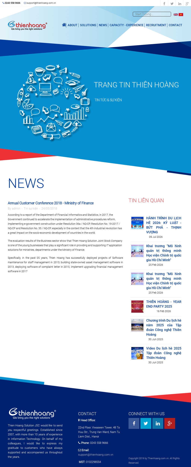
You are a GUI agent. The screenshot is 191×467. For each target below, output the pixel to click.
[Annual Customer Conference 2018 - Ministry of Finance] (176, 14)
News (103, 25)
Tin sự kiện (31, 208)
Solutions (88, 25)
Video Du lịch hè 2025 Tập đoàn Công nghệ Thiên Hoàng (163, 353)
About (72, 25)
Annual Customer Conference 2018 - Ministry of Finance (51, 203)
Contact (175, 25)
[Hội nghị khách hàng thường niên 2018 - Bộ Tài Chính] (181, 14)
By (14, 208)
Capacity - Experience (126, 25)
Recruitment (156, 25)
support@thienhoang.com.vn (41, 3)
